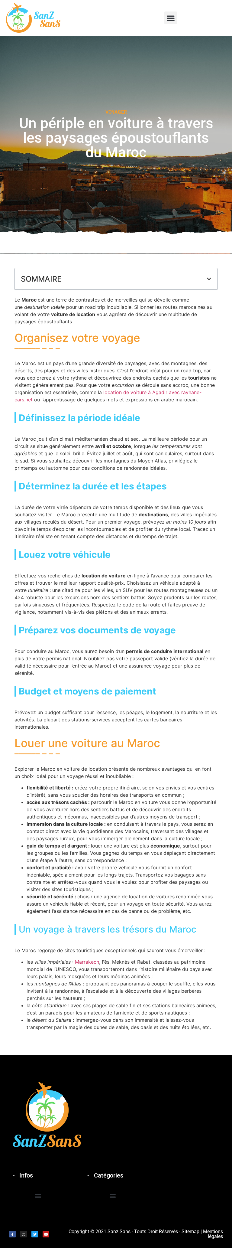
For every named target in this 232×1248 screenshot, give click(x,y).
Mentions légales (213, 1234)
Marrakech (87, 962)
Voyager (116, 112)
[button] (170, 17)
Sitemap (190, 1231)
